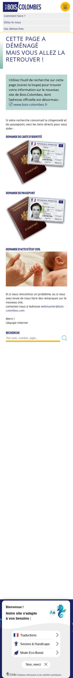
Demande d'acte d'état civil (23, 249)
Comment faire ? (14, 16)
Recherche (13, 333)
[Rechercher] (64, 338)
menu (65, 5)
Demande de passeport (20, 193)
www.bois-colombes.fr (30, 104)
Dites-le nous (12, 22)
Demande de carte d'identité (24, 136)
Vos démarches (14, 29)
